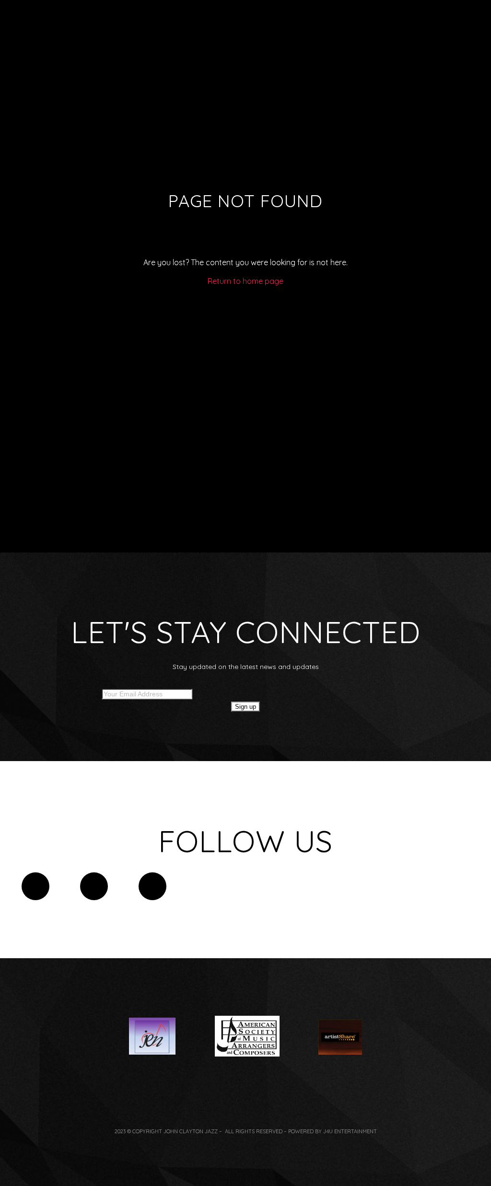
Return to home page (245, 281)
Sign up (245, 706)
